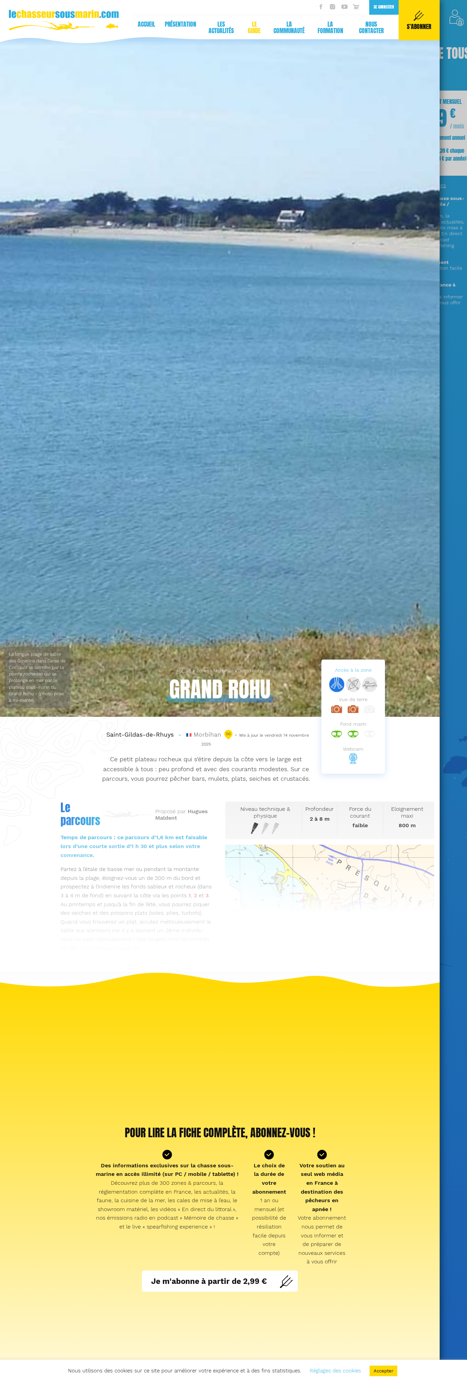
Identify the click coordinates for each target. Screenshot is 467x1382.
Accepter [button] (383, 1370)
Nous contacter (371, 27)
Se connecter (384, 7)
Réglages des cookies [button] (335, 1371)
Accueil (146, 24)
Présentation (180, 24)
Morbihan (224, 670)
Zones (202, 670)
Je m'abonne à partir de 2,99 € (209, 1281)
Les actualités (221, 27)
